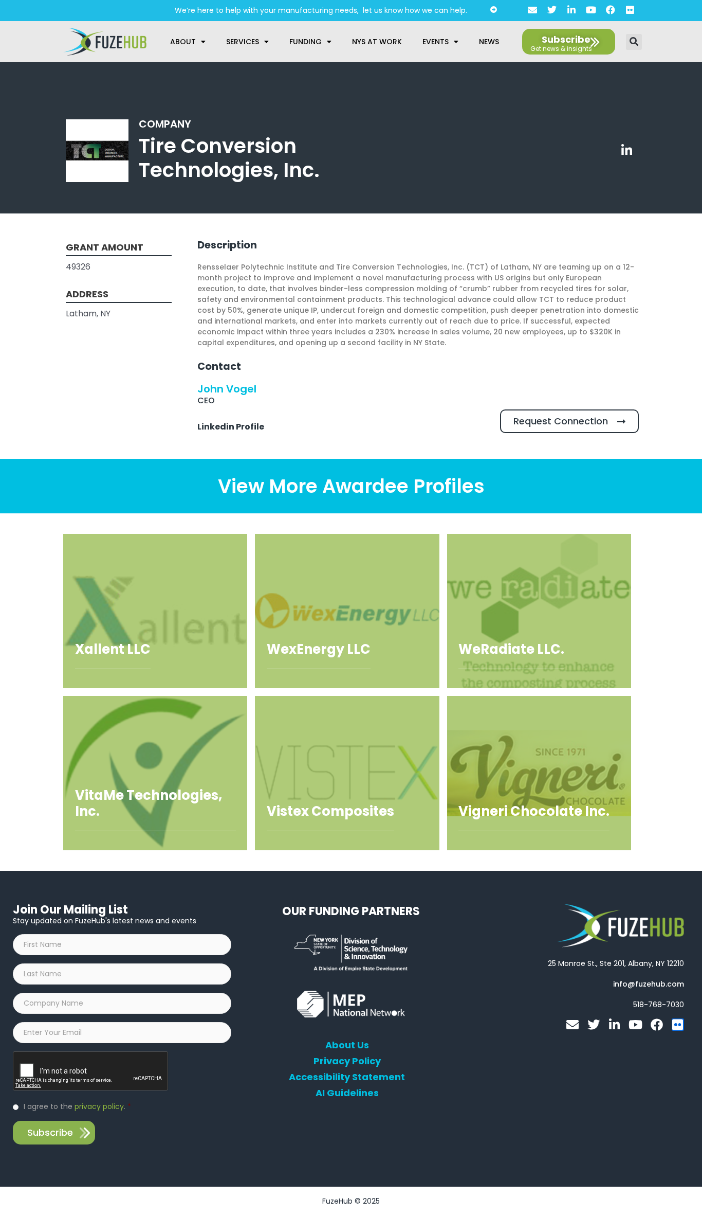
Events (435, 42)
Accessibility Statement (347, 1077)
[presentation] (91, 1071)
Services (242, 42)
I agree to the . (77, 1106)
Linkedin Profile (230, 427)
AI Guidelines (347, 1093)
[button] (634, 42)
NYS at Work (377, 42)
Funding (305, 42)
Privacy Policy (347, 1061)
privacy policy (99, 1106)
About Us (347, 1045)
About (183, 42)
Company (165, 124)
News (489, 42)
